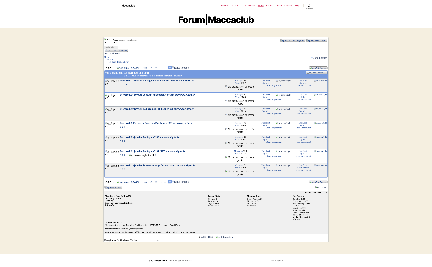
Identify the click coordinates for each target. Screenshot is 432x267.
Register (300, 40)
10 (151, 68)
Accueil (224, 5)
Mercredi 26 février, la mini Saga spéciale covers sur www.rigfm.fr (157, 95)
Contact (270, 5)
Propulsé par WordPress (180, 260)
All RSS (118, 187)
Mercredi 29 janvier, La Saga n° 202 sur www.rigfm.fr (149, 137)
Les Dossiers (249, 5)
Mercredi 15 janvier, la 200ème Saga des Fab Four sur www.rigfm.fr (157, 165)
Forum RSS (321, 73)
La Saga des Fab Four (119, 62)
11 (156, 68)
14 (170, 68)
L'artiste (234, 5)
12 (161, 68)
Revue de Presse (284, 5)
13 (165, 68)
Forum (261, 5)
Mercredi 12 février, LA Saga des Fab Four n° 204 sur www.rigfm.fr (157, 80)
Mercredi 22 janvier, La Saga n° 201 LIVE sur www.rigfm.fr (152, 151)
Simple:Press (207, 237)
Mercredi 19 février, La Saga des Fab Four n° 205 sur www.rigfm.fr (157, 109)
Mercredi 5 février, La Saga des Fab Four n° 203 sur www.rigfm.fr (156, 123)
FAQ (297, 5)
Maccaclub (128, 5)
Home (107, 57)
